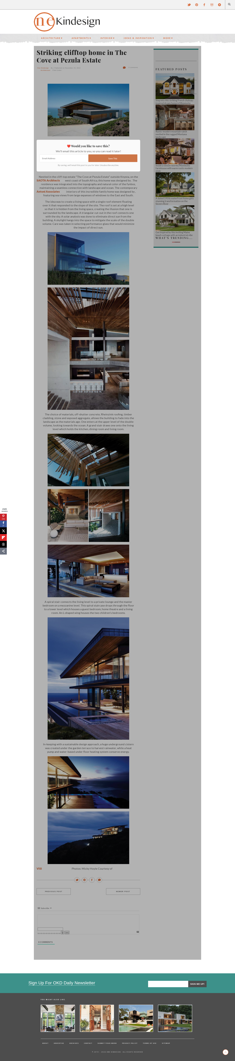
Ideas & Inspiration (138, 38)
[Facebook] (204, 5)
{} (62, 932)
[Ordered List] (49, 933)
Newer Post (123, 891)
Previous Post (53, 891)
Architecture (51, 38)
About (45, 1043)
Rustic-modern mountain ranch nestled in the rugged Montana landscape (171, 134)
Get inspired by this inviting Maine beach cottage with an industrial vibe (174, 234)
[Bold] (39, 933)
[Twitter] (189, 5)
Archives (74, 1043)
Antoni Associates (48, 191)
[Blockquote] (54, 933)
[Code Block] (57, 933)
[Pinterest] (197, 5)
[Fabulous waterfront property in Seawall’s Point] (136, 1018)
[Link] (59, 933)
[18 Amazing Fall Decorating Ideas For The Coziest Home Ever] (97, 1018)
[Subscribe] (219, 5)
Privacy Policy (130, 1043)
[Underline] (44, 933)
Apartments (80, 38)
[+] (67, 932)
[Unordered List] (52, 933)
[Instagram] (212, 5)
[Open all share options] (3, 551)
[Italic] (41, 933)
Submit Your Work (107, 1043)
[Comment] (99, 880)
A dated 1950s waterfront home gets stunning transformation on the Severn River (175, 201)
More (167, 38)
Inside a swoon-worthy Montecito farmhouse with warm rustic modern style (174, 168)
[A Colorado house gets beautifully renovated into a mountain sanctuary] (58, 1018)
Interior (106, 38)
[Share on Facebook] (92, 880)
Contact (88, 1043)
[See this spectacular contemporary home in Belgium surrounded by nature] (175, 1018)
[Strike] (46, 933)
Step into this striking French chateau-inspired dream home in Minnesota (175, 102)
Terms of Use (150, 1043)
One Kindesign (43, 68)
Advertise (59, 1043)
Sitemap (166, 1043)
